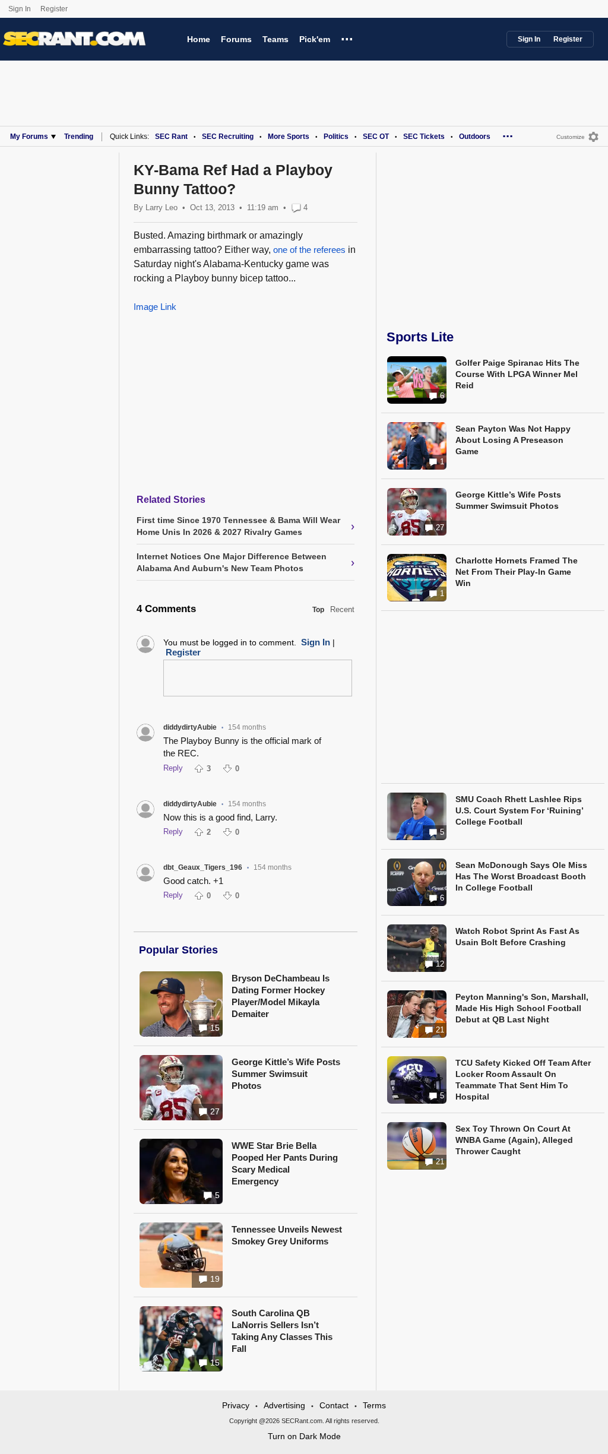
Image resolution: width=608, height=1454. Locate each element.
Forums (236, 39)
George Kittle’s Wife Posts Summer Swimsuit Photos (286, 1074)
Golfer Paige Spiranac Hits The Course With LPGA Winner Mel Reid (517, 374)
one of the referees (310, 250)
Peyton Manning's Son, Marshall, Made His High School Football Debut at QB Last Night (521, 1008)
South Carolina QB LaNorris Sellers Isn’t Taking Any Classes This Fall (282, 1331)
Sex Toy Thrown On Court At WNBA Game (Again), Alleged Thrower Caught (514, 1140)
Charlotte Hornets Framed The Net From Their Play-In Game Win (516, 572)
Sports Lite (420, 337)
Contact (334, 1405)
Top (318, 610)
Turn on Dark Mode (304, 1436)
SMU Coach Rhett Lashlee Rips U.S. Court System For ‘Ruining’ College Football (519, 810)
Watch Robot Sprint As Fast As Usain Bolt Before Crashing (517, 936)
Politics (336, 136)
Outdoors (474, 136)
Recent (342, 609)
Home (198, 39)
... (347, 37)
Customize (570, 137)
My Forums (29, 136)
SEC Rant (171, 136)
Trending (78, 136)
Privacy (235, 1405)
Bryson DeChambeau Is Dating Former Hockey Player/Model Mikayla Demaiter (281, 996)
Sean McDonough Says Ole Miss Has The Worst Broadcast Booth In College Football (521, 876)
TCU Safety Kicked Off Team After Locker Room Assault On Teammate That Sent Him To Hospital (523, 1079)
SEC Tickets (424, 136)
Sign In (19, 9)
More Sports (288, 136)
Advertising (284, 1405)
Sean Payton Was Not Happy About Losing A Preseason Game (513, 440)
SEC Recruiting (228, 136)
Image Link (155, 307)
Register (54, 9)
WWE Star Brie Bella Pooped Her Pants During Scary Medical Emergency (285, 1163)
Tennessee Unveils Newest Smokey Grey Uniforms (287, 1235)
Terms (374, 1405)
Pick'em (314, 39)
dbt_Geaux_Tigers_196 (202, 867)
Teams (275, 39)
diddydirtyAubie (190, 727)
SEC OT (376, 136)
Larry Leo (161, 207)
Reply (173, 768)
